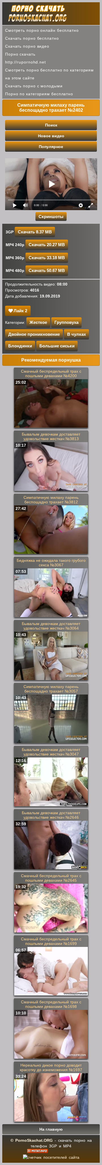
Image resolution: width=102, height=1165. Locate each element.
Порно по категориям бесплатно (39, 94)
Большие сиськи (57, 345)
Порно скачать (20, 54)
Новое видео (51, 136)
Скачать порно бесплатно (32, 38)
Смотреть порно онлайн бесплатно (42, 30)
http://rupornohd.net (25, 62)
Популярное (51, 146)
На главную (51, 1129)
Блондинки (20, 345)
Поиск (51, 125)
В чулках (76, 334)
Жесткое (38, 322)
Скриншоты (51, 216)
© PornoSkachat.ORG (31, 1140)
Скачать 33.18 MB (47, 257)
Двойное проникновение (34, 334)
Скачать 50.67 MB (47, 270)
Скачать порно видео (27, 46)
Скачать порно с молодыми (34, 86)
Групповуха (66, 322)
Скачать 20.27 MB (47, 244)
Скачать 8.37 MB (35, 231)
